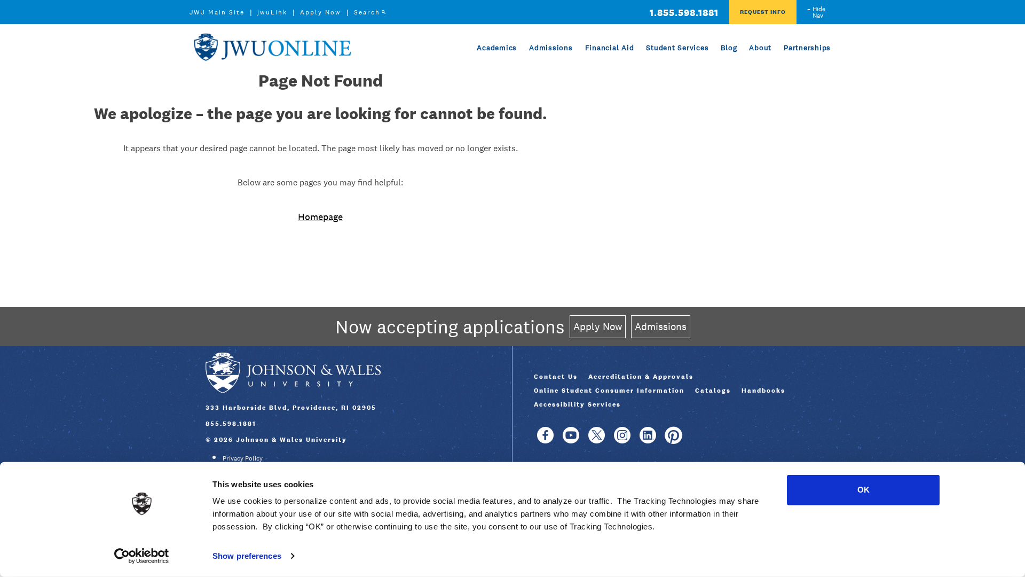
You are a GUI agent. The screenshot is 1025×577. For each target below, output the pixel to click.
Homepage (320, 216)
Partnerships (807, 47)
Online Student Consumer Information (609, 390)
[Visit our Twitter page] (596, 440)
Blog (729, 47)
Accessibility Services (577, 404)
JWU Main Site (217, 12)
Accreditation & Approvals (640, 376)
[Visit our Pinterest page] (673, 440)
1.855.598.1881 (684, 12)
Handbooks (763, 390)
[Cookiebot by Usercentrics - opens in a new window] (141, 556)
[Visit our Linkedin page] (648, 440)
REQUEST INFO (763, 11)
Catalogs (713, 390)
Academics (497, 47)
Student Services (677, 47)
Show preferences (246, 555)
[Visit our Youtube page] (571, 440)
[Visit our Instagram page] (622, 440)
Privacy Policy (243, 458)
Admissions (551, 47)
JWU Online (272, 47)
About (760, 47)
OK (863, 489)
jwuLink (272, 12)
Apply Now (320, 12)
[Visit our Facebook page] (545, 440)
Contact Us (556, 376)
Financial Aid (609, 47)
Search (367, 12)
